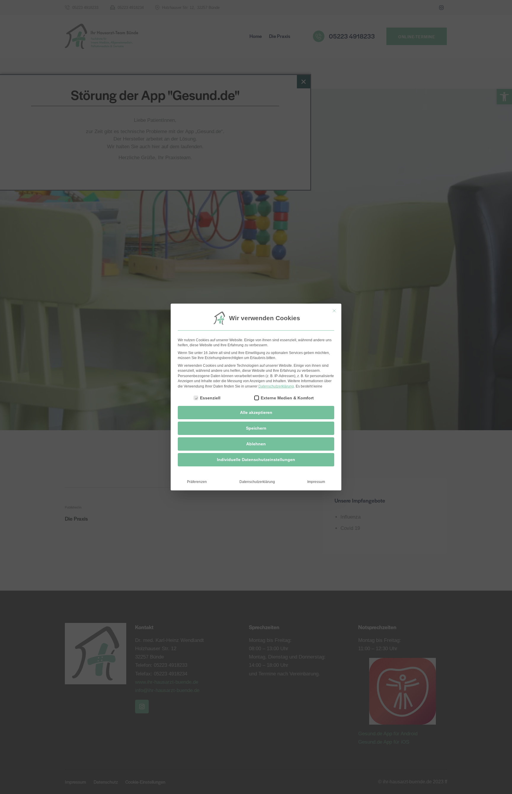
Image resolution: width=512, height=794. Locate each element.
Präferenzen (197, 482)
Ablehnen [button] (256, 443)
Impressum (316, 482)
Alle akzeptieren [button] (256, 412)
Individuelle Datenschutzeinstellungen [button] (256, 459)
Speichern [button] (256, 428)
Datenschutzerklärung (276, 386)
